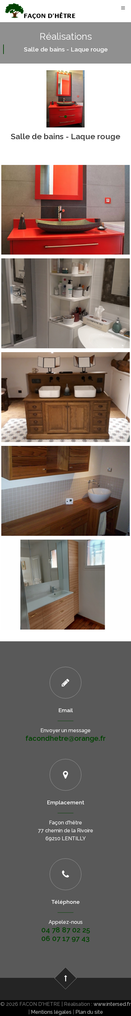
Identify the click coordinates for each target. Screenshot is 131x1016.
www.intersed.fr (112, 1004)
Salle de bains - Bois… (65, 477)
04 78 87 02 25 (65, 930)
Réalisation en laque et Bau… (65, 571)
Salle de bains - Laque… (65, 196)
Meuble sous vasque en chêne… (65, 383)
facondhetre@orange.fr (65, 738)
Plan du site (89, 1012)
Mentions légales (51, 1012)
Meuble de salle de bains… (65, 290)
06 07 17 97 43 (65, 938)
